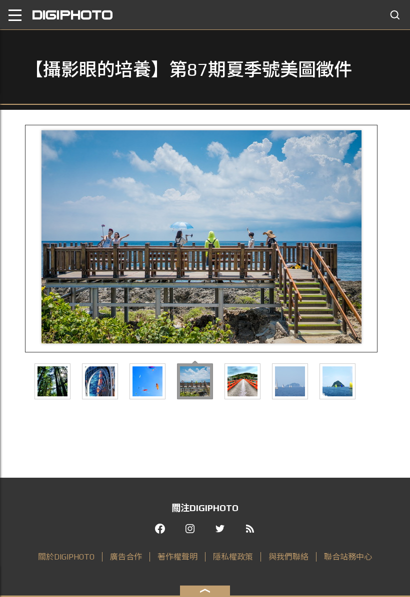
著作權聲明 (178, 557)
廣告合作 (126, 557)
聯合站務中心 (348, 557)
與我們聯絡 (288, 557)
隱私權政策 (233, 557)
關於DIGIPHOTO (66, 557)
